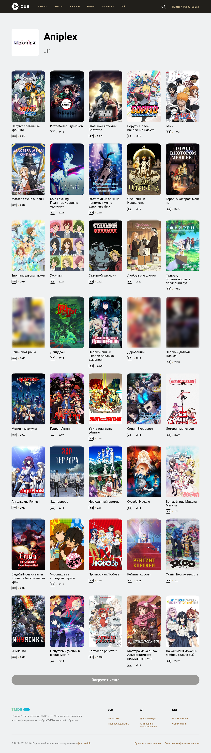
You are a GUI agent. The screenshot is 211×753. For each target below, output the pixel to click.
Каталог (42, 6)
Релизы (91, 6)
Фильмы (58, 6)
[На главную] (21, 6)
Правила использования (148, 743)
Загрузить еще (106, 680)
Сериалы (75, 6)
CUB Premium (179, 723)
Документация (148, 718)
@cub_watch (83, 743)
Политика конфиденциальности (182, 743)
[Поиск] (163, 6)
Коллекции (108, 6)
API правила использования (148, 725)
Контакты (113, 718)
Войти (176, 6)
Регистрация (191, 6)
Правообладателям (118, 723)
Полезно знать (180, 718)
